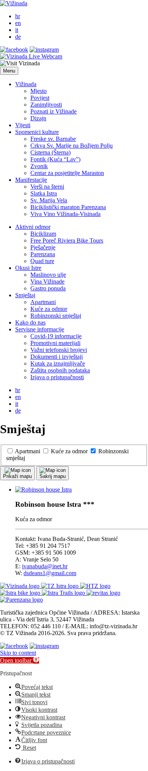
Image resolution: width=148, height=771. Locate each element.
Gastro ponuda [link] (48, 288)
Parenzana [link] (42, 254)
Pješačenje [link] (42, 247)
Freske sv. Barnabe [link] (53, 139)
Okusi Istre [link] (28, 268)
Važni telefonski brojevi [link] (58, 350)
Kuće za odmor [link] (48, 309)
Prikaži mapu (17, 476)
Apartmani (28, 451)
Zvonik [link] (39, 166)
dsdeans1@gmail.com (50, 573)
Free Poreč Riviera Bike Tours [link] (66, 240)
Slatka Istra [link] (43, 193)
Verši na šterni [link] (47, 186)
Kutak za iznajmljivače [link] (57, 363)
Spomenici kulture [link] (37, 132)
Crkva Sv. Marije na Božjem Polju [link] (71, 145)
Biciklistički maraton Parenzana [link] (68, 207)
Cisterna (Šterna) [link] (50, 152)
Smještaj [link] (25, 295)
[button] (9, 71)
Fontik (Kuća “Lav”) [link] (55, 159)
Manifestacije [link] (31, 180)
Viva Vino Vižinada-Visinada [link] (65, 214)
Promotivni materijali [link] (55, 343)
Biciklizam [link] (43, 233)
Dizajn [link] (38, 118)
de (18, 36)
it (16, 30)
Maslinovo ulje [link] (48, 274)
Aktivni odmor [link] (32, 227)
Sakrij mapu (52, 476)
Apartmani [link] (43, 302)
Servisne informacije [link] (39, 329)
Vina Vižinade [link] (47, 281)
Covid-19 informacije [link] (56, 336)
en (18, 23)
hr (17, 16)
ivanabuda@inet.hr (45, 566)
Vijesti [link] (22, 125)
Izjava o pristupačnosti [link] (57, 377)
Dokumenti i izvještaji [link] (56, 356)
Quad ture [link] (42, 261)
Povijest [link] (39, 98)
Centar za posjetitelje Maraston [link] (67, 173)
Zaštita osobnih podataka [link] (60, 370)
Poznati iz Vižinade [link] (53, 111)
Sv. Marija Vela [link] (48, 200)
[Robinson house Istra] (43, 489)
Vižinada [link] (25, 84)
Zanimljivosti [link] (46, 104)
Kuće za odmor (69, 451)
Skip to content (18, 653)
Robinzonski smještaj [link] (55, 315)
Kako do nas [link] (30, 322)
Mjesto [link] (38, 91)
